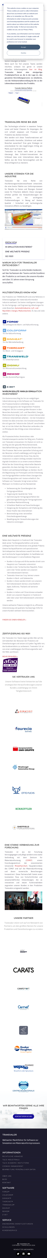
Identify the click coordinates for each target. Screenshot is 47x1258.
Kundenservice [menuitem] (9, 1230)
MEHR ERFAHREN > (10, 656)
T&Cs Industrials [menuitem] (11, 1160)
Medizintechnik (24, 311)
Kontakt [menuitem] (6, 1183)
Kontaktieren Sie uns (23, 1116)
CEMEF (29, 860)
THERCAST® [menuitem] (7, 1202)
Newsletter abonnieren (23, 1249)
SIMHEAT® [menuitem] (6, 1198)
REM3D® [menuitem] (5, 1211)
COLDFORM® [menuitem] (7, 1195)
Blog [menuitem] (4, 1179)
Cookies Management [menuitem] (12, 1166)
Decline (23, 53)
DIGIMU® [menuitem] (6, 1208)
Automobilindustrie (22, 308)
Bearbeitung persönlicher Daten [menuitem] (19, 1169)
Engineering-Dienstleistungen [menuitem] (17, 1224)
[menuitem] (23, 1172)
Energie (14, 311)
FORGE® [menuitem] (5, 1192)
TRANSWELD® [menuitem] (8, 1205)
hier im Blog (35, 69)
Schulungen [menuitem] (8, 1227)
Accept (23, 47)
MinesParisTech (20, 866)
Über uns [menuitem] (6, 1176)
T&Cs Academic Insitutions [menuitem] (15, 1163)
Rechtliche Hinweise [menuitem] (12, 1156)
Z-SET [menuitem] (5, 1215)
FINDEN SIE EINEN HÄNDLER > (14, 620)
